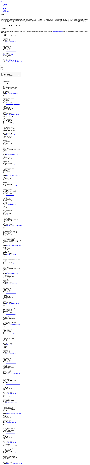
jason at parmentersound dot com (13, 324)
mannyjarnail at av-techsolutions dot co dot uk (15, 452)
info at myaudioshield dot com (12, 60)
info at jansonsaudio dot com (12, 154)
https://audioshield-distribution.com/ (14, 61)
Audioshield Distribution (8, 54)
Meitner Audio (6, 11)
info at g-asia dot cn (10, 195)
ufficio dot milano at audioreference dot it (14, 225)
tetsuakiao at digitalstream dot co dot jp (14, 245)
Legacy (4, 8)
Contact (4, 10)
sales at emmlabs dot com (57, 31)
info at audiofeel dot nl (10, 314)
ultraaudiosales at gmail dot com (12, 185)
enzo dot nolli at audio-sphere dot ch (13, 413)
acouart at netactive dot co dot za (13, 384)
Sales (4, 9)
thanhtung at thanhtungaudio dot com (14, 463)
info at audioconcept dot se (11, 402)
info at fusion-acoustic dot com (12, 114)
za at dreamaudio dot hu (11, 204)
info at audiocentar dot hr (11, 134)
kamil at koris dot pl (10, 344)
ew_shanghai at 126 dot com (12, 123)
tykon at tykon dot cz (10, 144)
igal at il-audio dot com (11, 214)
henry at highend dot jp (11, 235)
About (4, 5)
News (4, 6)
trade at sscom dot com (11, 254)
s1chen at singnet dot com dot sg (13, 373)
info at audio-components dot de (13, 104)
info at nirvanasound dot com (12, 93)
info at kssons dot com (10, 433)
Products (5, 4)
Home (4, 3)
